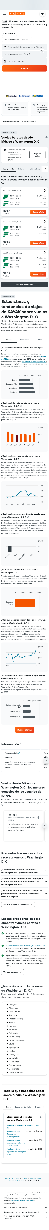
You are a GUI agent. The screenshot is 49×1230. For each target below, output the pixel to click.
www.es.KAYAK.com (12, 1178)
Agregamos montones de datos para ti (21, 1212)
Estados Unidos (35, 1178)
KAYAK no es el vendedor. (15, 1207)
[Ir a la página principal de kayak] (17, 13)
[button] (4, 14)
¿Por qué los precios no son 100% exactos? (19, 1217)
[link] (24, 730)
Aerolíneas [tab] (24, 340)
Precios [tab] (9, 340)
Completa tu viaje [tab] (23, 1107)
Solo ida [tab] (22, 169)
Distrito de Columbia (16, 1181)
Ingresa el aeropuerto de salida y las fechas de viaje (26, 946)
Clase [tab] (8, 1107)
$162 (4, 21)
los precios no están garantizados (22, 1200)
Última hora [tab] (35, 169)
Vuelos (24, 1178)
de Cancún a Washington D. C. (34, 361)
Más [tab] (40, 340)
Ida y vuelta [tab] (8, 169)
